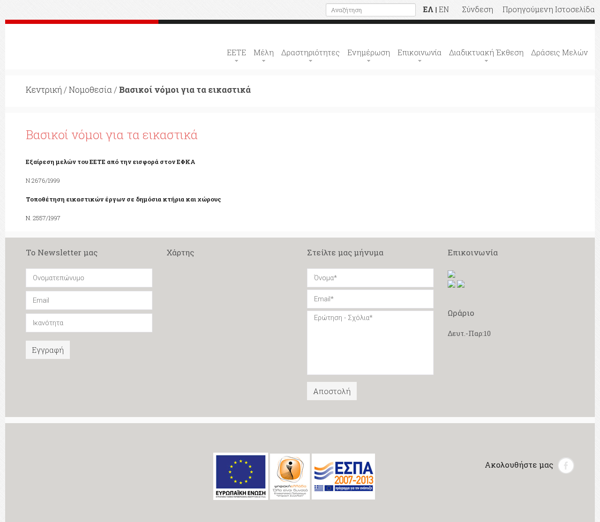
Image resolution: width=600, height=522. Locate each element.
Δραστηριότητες (310, 52)
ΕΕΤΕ (236, 52)
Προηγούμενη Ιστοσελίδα (548, 9)
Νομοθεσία (90, 89)
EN (444, 9)
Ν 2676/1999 (43, 180)
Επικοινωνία (420, 52)
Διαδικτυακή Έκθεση (486, 52)
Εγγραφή (48, 350)
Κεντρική (44, 89)
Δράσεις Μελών (559, 52)
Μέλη (264, 52)
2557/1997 (46, 218)
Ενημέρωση (368, 52)
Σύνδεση (477, 9)
